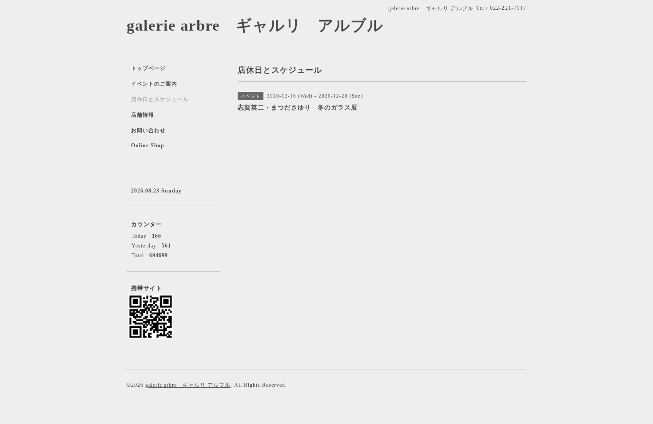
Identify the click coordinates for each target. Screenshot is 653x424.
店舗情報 (142, 115)
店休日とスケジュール (160, 99)
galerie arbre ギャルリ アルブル (255, 25)
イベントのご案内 (154, 84)
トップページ (148, 68)
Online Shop (147, 145)
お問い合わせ (148, 130)
